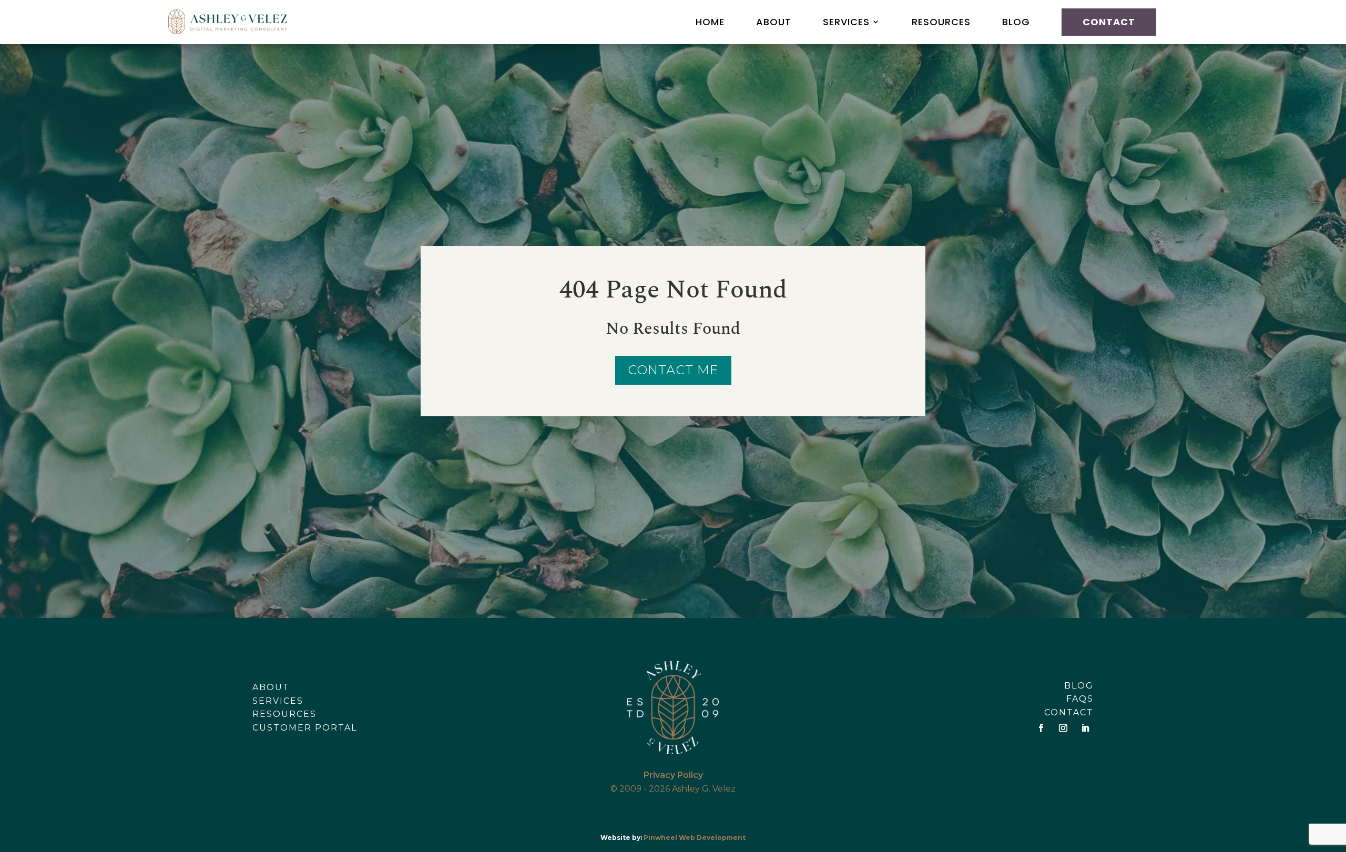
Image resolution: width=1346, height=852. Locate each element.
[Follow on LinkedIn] (1085, 728)
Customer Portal (304, 728)
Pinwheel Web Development (695, 837)
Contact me (673, 369)
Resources (941, 21)
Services (846, 21)
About (773, 21)
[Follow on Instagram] (1063, 728)
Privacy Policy (673, 775)
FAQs (1080, 699)
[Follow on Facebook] (1041, 728)
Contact (1109, 21)
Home (710, 21)
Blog (1016, 21)
